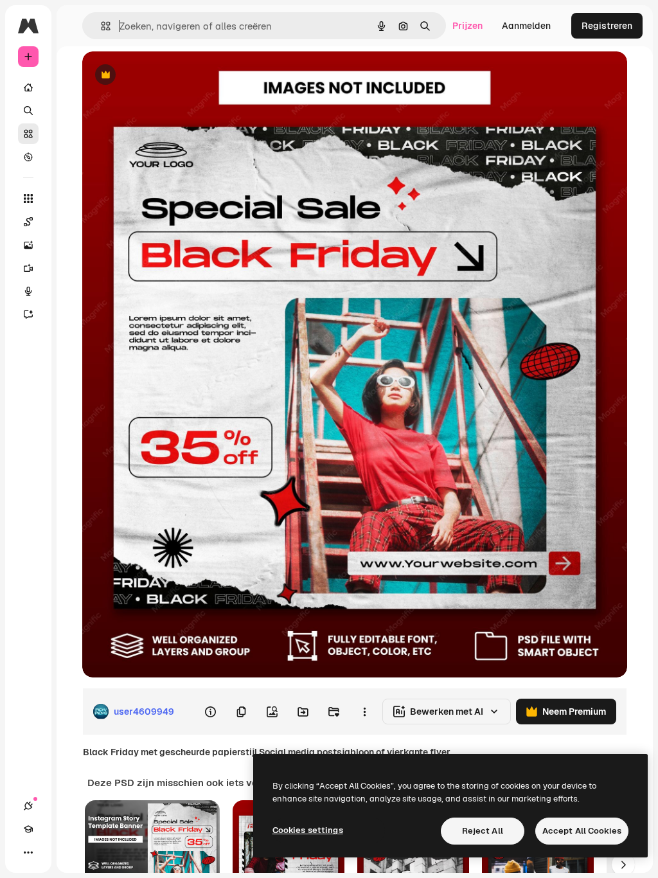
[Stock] (28, 133)
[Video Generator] (28, 268)
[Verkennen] (28, 157)
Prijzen (467, 25)
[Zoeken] (28, 110)
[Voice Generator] (28, 291)
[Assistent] (28, 314)
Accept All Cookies (581, 830)
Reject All (482, 830)
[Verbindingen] (28, 806)
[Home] (28, 87)
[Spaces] (28, 221)
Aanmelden (526, 25)
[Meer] (28, 852)
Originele (167, 75)
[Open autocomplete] (100, 26)
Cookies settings (307, 830)
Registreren (607, 25)
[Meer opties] (364, 711)
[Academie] (28, 829)
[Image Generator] (28, 245)
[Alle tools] (28, 198)
